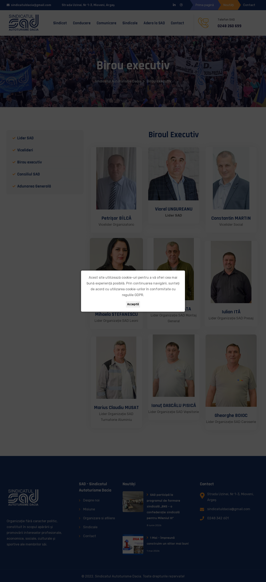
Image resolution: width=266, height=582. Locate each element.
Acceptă (133, 304)
